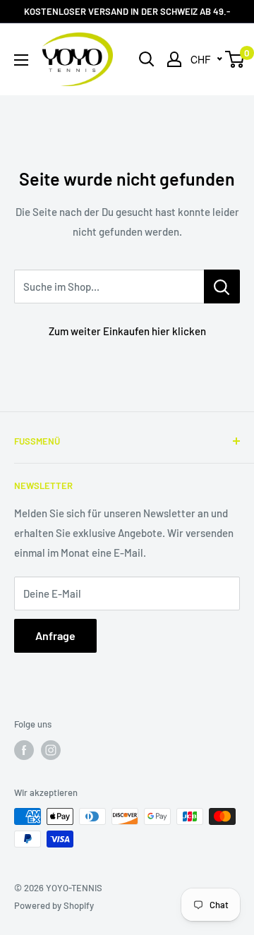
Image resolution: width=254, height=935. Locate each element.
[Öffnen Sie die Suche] (147, 59)
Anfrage (55, 635)
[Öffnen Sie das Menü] (21, 60)
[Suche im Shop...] (222, 286)
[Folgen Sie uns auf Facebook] (24, 750)
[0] (235, 59)
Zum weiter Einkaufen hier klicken (127, 331)
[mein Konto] (174, 59)
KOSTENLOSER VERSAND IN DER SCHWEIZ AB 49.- (127, 11)
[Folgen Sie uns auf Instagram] (51, 750)
